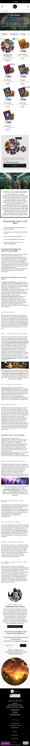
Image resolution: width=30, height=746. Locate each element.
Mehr (15, 27)
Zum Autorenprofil (15, 626)
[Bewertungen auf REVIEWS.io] (15, 695)
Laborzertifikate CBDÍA (15, 714)
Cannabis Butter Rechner (15, 725)
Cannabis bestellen (15, 709)
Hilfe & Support (14, 735)
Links (15, 742)
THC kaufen (15, 712)
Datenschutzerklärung (15, 654)
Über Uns (15, 731)
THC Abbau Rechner (15, 723)
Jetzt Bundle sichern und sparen (15, 165)
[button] (7, 57)
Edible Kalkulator (15, 727)
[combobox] (15, 11)
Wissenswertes (14, 738)
